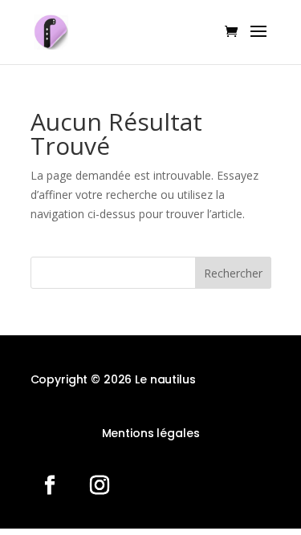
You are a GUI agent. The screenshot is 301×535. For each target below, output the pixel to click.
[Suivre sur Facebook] (50, 485)
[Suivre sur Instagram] (99, 485)
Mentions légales (151, 433)
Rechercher (233, 273)
